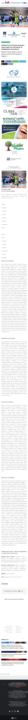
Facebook (9, 61)
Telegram (23, 61)
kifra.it (19, 698)
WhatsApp (16, 61)
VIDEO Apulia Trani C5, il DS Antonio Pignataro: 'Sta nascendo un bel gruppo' (13, 655)
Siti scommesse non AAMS (5, 674)
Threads (5, 63)
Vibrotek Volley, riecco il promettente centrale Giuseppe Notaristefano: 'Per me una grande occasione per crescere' (12, 663)
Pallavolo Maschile (5, 42)
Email (11, 63)
